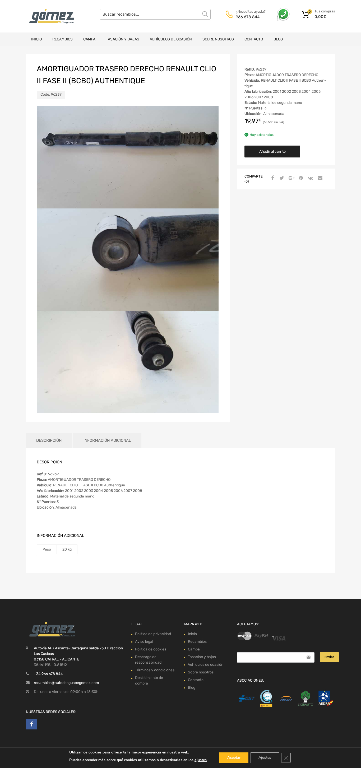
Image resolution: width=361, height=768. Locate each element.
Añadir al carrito (272, 151)
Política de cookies (150, 649)
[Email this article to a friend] (319, 178)
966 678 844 (248, 17)
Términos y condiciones (154, 670)
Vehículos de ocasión (171, 39)
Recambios (62, 39)
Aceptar (233, 757)
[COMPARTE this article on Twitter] (281, 178)
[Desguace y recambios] (48, 16)
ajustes (201, 759)
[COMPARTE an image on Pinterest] (300, 178)
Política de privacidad (153, 634)
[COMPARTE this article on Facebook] (271, 178)
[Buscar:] (155, 14)
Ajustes (264, 757)
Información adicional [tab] (107, 440)
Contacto (253, 39)
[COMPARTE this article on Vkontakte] (309, 178)
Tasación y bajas (122, 39)
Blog (278, 39)
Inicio (36, 39)
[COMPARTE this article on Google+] (290, 178)
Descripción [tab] (49, 440)
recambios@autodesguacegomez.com (66, 683)
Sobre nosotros (218, 39)
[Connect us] (31, 724)
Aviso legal (144, 641)
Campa (89, 39)
